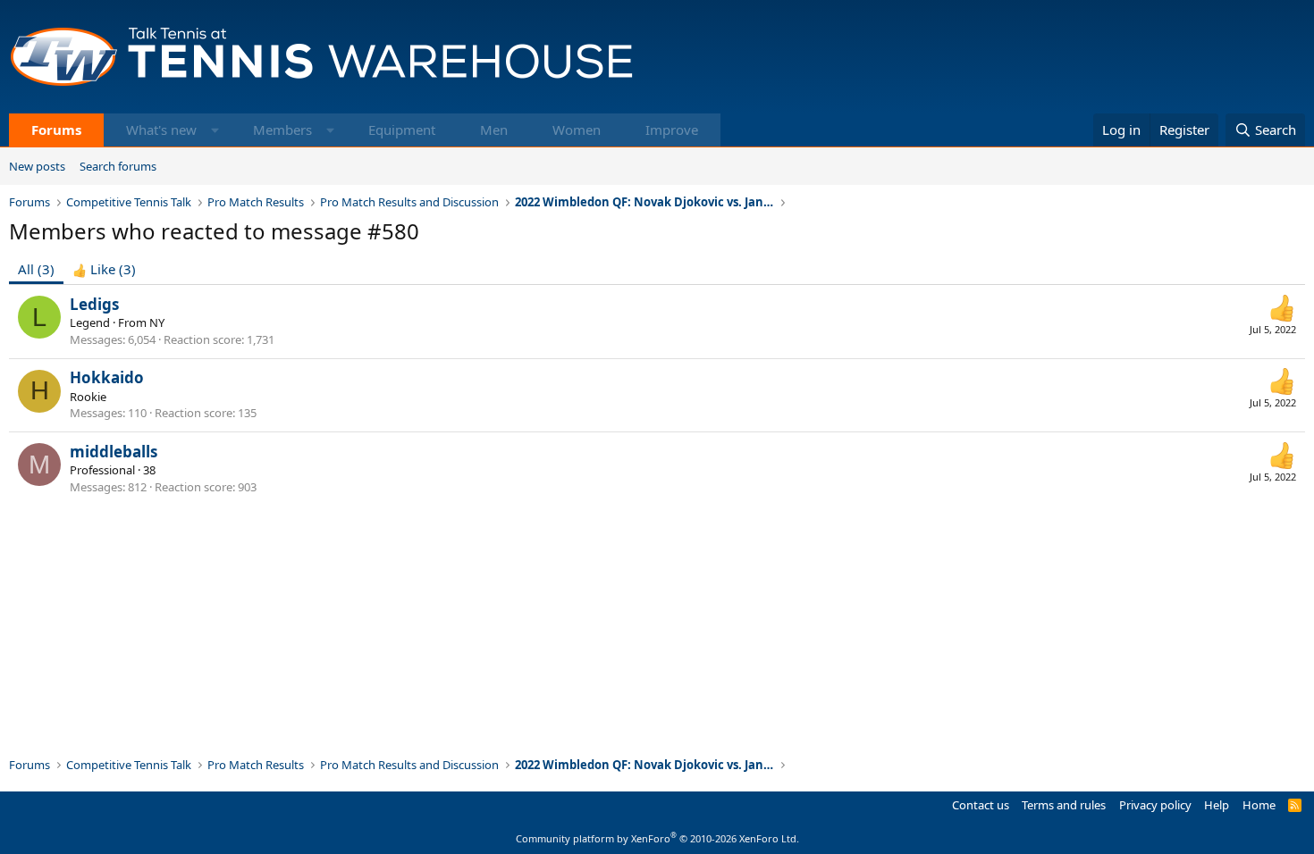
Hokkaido (107, 377)
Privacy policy (1155, 805)
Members (282, 129)
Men (494, 129)
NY (156, 322)
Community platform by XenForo (657, 838)
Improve (671, 129)
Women (576, 129)
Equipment (401, 129)
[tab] (104, 269)
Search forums (118, 166)
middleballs (113, 451)
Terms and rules (1064, 805)
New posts (37, 166)
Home (1259, 805)
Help (1216, 805)
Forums (56, 129)
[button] (215, 130)
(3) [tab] (36, 269)
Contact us (980, 805)
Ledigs (94, 304)
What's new (161, 129)
